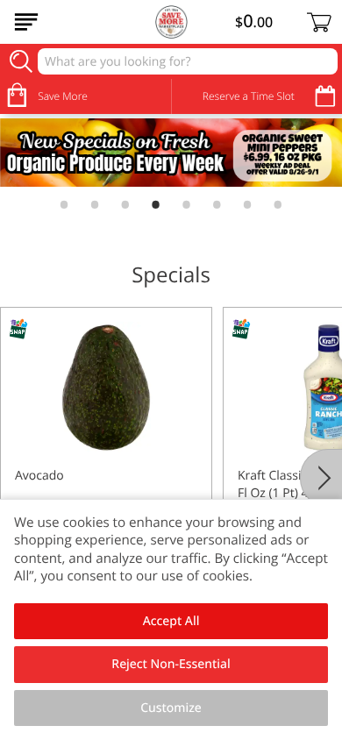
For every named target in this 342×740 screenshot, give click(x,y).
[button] (106, 463)
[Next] (321, 478)
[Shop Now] (26, 22)
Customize (171, 708)
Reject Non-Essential (170, 664)
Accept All (171, 621)
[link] (171, 152)
